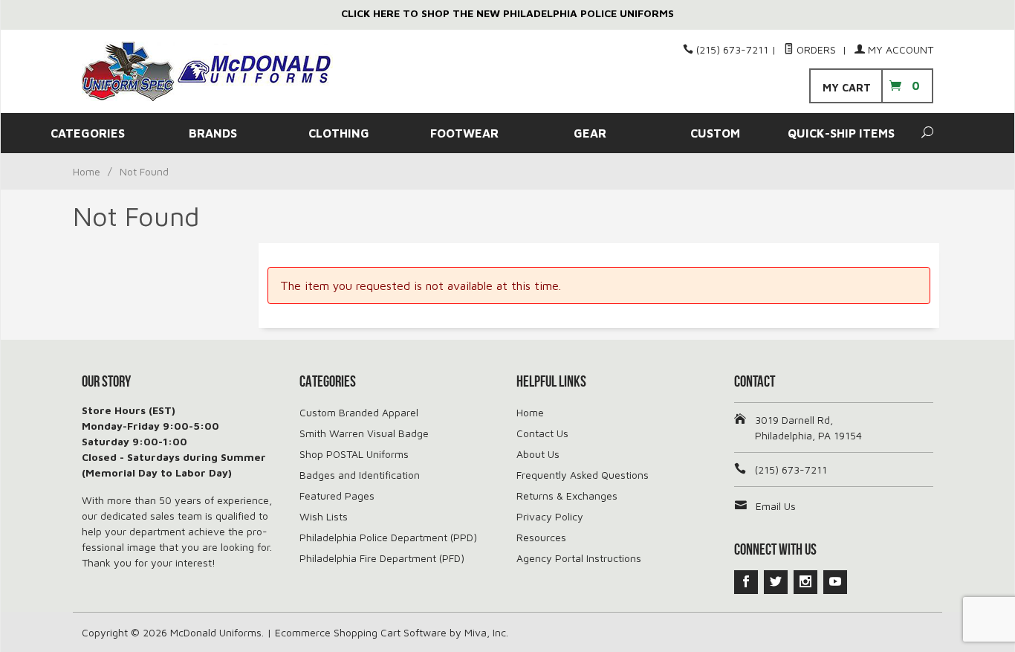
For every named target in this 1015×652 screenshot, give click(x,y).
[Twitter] (776, 582)
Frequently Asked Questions (582, 474)
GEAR (590, 133)
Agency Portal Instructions (578, 558)
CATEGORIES (88, 133)
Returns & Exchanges (566, 495)
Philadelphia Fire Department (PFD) (381, 558)
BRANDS (213, 133)
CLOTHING (338, 133)
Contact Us (542, 433)
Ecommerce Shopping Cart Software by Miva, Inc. (391, 632)
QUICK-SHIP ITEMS (841, 133)
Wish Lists (323, 516)
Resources (541, 537)
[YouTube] (835, 582)
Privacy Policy (549, 516)
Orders (816, 49)
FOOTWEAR (464, 133)
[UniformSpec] (218, 71)
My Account (899, 49)
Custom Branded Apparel (358, 412)
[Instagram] (805, 582)
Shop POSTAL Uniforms (354, 454)
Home (86, 171)
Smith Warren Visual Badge (364, 433)
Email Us (776, 506)
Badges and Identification (359, 474)
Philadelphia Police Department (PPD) (388, 537)
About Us (538, 454)
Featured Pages (336, 495)
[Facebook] (746, 582)
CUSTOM (715, 133)
